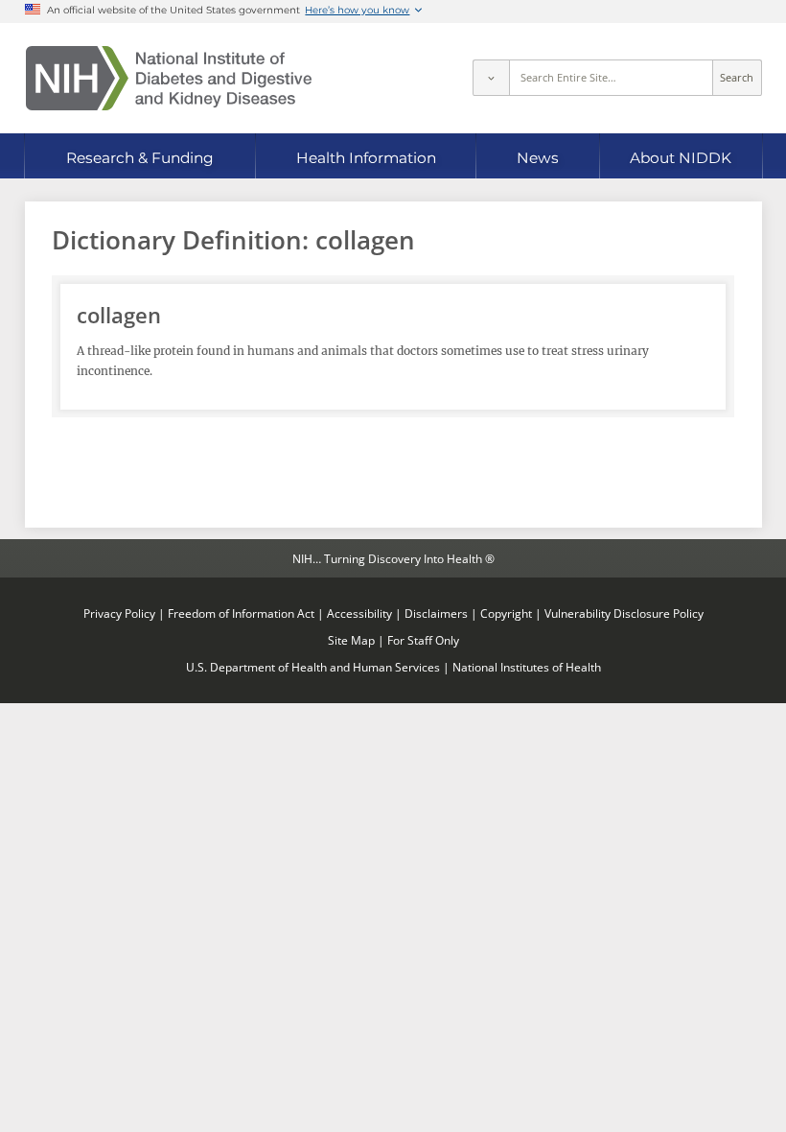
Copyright (506, 613)
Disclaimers (436, 613)
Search (736, 77)
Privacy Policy (119, 613)
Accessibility (359, 613)
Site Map (351, 640)
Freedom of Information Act (241, 613)
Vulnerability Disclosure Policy (624, 613)
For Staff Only (423, 640)
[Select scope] (491, 77)
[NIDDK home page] (168, 78)
